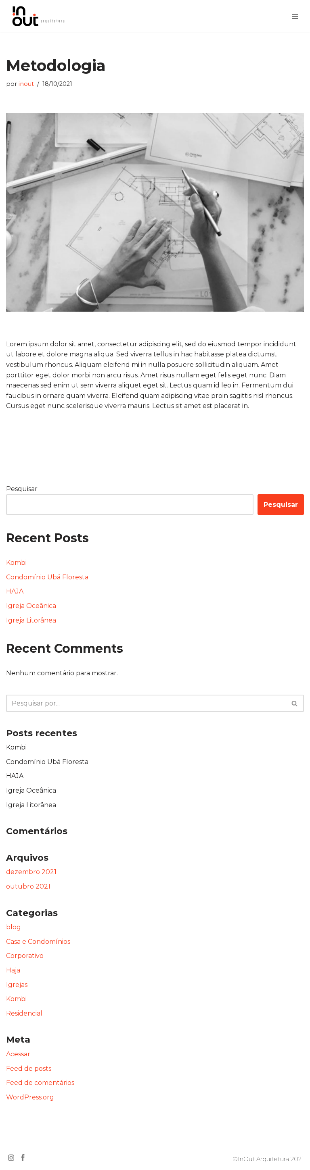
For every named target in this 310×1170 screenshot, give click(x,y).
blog (13, 927)
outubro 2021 (28, 886)
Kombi (16, 562)
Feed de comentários (40, 1083)
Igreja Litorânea (31, 620)
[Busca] (295, 703)
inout (26, 83)
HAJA (14, 591)
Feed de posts (28, 1068)
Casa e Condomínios (38, 941)
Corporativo (25, 956)
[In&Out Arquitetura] (38, 16)
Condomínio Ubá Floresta (47, 577)
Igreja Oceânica (31, 606)
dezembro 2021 (31, 872)
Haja (13, 970)
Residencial (24, 1013)
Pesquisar (22, 489)
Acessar (18, 1054)
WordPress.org (30, 1097)
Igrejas (16, 985)
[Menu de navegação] (295, 16)
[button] (294, 703)
